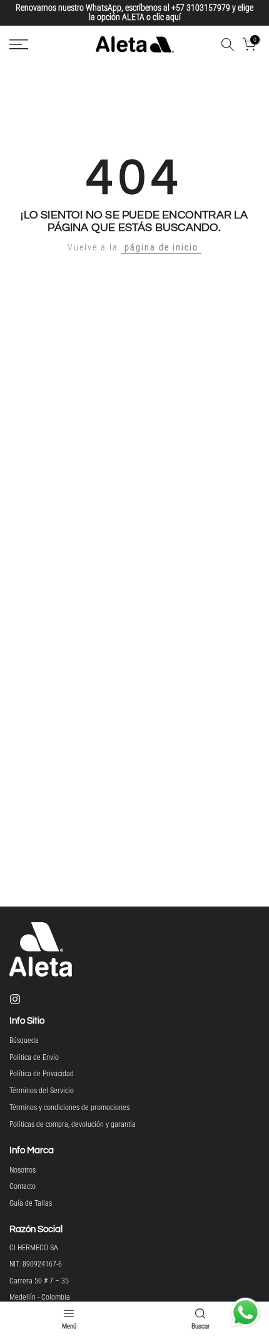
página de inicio (161, 246)
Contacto (22, 1185)
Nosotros (22, 1168)
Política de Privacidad (41, 1072)
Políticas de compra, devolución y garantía (72, 1122)
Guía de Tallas (30, 1201)
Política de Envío (34, 1055)
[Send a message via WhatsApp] (245, 1312)
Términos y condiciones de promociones (69, 1105)
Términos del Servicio (41, 1088)
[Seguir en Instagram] (15, 997)
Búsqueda (24, 1038)
